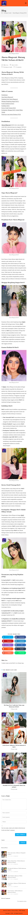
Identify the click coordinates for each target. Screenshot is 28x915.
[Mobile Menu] (26, 3)
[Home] (1, 12)
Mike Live (5, 65)
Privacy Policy (15, 910)
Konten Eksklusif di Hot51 (7, 103)
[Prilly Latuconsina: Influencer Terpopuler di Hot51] (4, 854)
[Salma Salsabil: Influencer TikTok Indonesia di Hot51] (4, 877)
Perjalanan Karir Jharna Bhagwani (9, 99)
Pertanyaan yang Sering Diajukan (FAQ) (11, 114)
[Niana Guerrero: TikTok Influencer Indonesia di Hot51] (4, 892)
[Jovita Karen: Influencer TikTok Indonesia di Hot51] (4, 884)
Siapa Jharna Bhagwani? (7, 97)
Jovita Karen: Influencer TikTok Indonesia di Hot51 (14, 746)
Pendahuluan (4, 95)
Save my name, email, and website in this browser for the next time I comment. (13, 829)
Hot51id (5, 910)
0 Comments (18, 67)
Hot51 (4, 387)
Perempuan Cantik (7, 67)
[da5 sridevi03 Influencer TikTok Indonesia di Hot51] (4, 869)
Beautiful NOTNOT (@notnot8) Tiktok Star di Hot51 (14, 786)
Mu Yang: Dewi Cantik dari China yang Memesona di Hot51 (14, 706)
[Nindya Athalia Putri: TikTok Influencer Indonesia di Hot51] (4, 862)
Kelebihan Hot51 (5, 105)
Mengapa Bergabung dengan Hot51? (10, 101)
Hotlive (9, 910)
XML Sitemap (22, 910)
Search (2, 840)
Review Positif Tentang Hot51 (8, 108)
